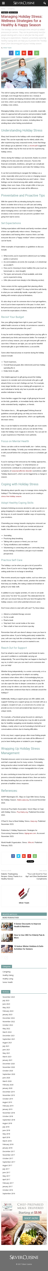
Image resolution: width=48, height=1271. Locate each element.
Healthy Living (8, 979)
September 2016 (9, 1193)
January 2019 (7, 1109)
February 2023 (8, 1011)
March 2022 (7, 1032)
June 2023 (6, 1004)
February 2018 (8, 1144)
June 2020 (6, 1078)
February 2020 (8, 1085)
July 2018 (6, 1127)
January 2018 (7, 1148)
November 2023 (9, 997)
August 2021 (7, 1042)
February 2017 (8, 1183)
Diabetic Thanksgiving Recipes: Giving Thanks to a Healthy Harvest (11, 876)
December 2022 (9, 1018)
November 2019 (9, 1095)
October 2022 (8, 1025)
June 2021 (6, 1049)
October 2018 (8, 1116)
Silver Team (7, 48)
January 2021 (7, 1060)
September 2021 (9, 1039)
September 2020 (9, 1074)
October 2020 (8, 1071)
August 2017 (7, 1165)
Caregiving (5, 12)
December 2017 (9, 1151)
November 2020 (9, 1067)
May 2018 (6, 1134)
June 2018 (6, 1130)
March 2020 (7, 1081)
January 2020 (7, 1088)
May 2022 (6, 1028)
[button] (44, 3)
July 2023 (6, 1000)
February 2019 (8, 1106)
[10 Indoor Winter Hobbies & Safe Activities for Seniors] (7, 949)
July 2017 (6, 1169)
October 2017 (8, 1158)
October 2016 (8, 1190)
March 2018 (7, 1141)
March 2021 (7, 1057)
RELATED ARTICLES (10, 914)
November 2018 (9, 1113)
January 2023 (7, 1014)
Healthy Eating (8, 975)
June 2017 (6, 1172)
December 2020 (9, 1064)
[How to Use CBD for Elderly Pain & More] (7, 938)
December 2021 (9, 1035)
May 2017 (6, 1176)
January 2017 (7, 1186)
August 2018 (7, 1123)
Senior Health (13, 12)
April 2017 (6, 1179)
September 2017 (9, 1162)
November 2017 (9, 1155)
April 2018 (6, 1137)
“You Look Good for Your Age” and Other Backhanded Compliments (36, 876)
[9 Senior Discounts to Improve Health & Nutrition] (7, 926)
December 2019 (9, 1092)
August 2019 (7, 1102)
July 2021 (6, 1046)
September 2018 (9, 1120)
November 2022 (9, 1021)
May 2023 (6, 1007)
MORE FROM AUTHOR (11, 918)
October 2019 (8, 1099)
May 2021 (6, 1053)
